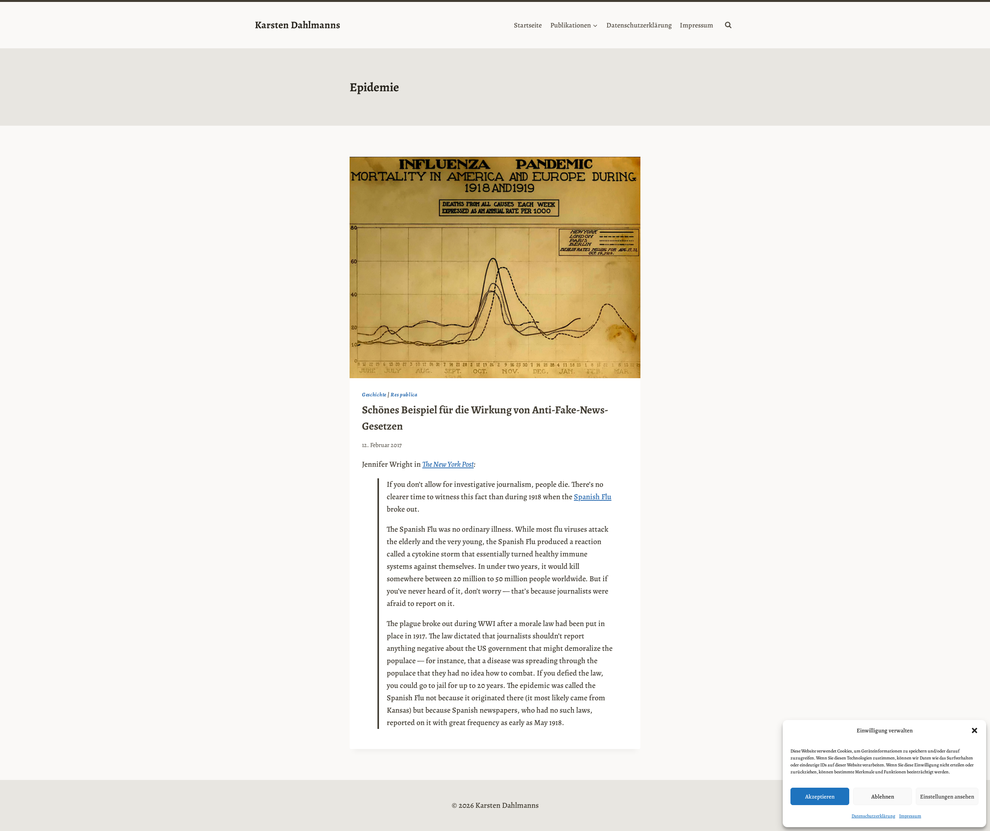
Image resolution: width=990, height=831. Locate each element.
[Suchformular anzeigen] (728, 25)
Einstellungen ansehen (947, 796)
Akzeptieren (820, 796)
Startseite (528, 25)
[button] (974, 730)
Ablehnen (882, 796)
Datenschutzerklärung (873, 816)
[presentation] (495, 267)
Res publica (404, 394)
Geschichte (374, 394)
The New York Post (448, 464)
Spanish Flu (592, 496)
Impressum (910, 816)
